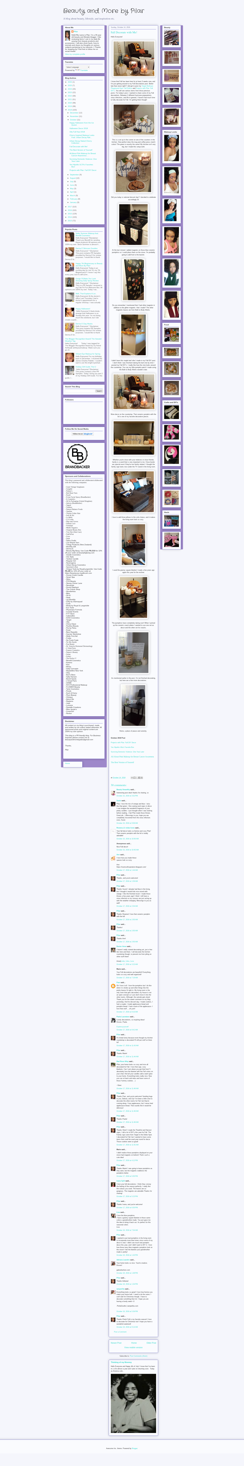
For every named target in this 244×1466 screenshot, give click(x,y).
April (72, 192)
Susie (119, 801)
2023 (70, 92)
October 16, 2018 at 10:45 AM (128, 850)
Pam (118, 982)
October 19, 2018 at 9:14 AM (127, 1327)
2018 (70, 110)
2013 (70, 221)
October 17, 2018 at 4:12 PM (127, 1160)
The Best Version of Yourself (122, 762)
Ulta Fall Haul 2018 (77, 132)
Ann (118, 855)
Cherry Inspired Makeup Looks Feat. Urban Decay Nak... (82, 136)
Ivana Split (121, 1181)
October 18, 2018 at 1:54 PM (127, 1284)
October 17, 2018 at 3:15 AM (127, 964)
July (72, 181)
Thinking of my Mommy (121, 1362)
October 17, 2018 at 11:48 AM (128, 1088)
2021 (70, 99)
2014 (70, 217)
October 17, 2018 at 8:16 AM (127, 1012)
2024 (70, 89)
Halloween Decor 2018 (79, 128)
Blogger (134, 1448)
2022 (70, 96)
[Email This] (132, 777)
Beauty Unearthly (123, 790)
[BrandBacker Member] (77, 468)
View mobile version (133, 1347)
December (74, 113)
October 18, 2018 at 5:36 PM (127, 1311)
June (72, 185)
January (73, 202)
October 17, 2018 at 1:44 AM (127, 870)
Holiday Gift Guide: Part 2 (86, 367)
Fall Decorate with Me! (79, 147)
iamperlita (120, 1289)
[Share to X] (137, 777)
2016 (70, 210)
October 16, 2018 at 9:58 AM (127, 823)
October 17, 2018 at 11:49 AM (128, 1111)
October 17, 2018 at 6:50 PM (127, 1208)
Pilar (118, 875)
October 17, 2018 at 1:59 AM (127, 881)
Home (134, 1343)
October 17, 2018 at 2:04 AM (127, 906)
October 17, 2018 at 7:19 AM (127, 978)
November (74, 116)
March (73, 195)
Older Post (151, 1343)
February (74, 199)
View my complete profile (75, 54)
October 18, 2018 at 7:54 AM (127, 1230)
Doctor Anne (121, 946)
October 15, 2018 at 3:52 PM (127, 796)
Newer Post (116, 1343)
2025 (70, 85)
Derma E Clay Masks (84, 324)
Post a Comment (120, 1332)
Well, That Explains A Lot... (86, 294)
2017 (70, 207)
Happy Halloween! (83, 309)
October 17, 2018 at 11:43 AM (128, 1045)
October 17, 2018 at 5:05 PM (127, 1176)
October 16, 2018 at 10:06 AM (128, 839)
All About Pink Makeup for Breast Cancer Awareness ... (83, 154)
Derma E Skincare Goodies (86, 248)
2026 (70, 82)
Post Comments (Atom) (138, 1356)
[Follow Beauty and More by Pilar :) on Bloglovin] (83, 435)
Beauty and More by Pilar (103, 11)
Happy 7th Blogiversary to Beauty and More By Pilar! (89, 264)
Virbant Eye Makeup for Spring (88, 354)
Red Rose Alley (122, 1061)
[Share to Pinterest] (141, 777)
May (72, 188)
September (74, 175)
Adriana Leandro (123, 1260)
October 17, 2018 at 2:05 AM (127, 920)
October (73, 120)
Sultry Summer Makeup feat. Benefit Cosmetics (87, 234)
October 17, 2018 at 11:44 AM (128, 1057)
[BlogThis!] (134, 777)
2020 (70, 103)
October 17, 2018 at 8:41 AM (127, 1030)
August (73, 178)
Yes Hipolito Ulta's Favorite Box (122, 747)
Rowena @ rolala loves (126, 828)
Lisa (118, 1212)
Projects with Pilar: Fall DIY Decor (123, 742)
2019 (70, 106)
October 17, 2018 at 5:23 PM (127, 1196)
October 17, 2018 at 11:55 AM (128, 1145)
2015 (70, 214)
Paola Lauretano (123, 1017)
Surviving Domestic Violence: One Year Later (127, 752)
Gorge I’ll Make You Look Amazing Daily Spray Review (87, 280)
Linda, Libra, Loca (127, 961)
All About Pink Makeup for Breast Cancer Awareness (132, 757)
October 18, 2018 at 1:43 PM (127, 1255)
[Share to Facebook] (139, 777)
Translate (84, 70)
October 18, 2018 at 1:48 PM (127, 1273)
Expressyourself (122, 1027)
